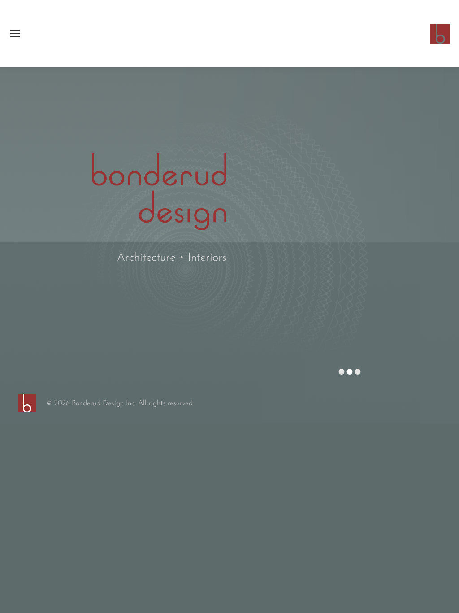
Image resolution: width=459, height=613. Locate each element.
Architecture (146, 257)
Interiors (207, 257)
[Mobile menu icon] (15, 33)
